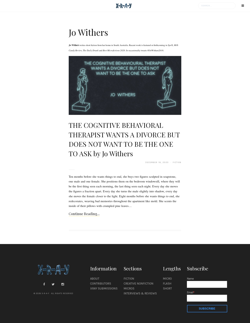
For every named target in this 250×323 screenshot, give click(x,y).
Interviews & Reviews (140, 293)
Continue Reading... (84, 213)
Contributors (100, 283)
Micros (129, 288)
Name (190, 278)
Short (167, 288)
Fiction (129, 278)
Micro (167, 278)
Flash (167, 283)
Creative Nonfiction (138, 283)
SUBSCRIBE (207, 308)
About (94, 278)
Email (190, 292)
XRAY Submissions (104, 288)
